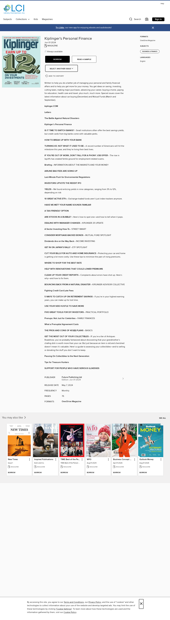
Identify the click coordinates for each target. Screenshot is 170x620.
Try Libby (60, 27)
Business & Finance (149, 51)
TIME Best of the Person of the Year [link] (71, 459)
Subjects (7, 19)
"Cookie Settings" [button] (64, 609)
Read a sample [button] (84, 59)
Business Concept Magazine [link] (123, 459)
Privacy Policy (94, 602)
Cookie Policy (70, 612)
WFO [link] (89, 459)
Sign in (158, 19)
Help (162, 4)
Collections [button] (22, 19)
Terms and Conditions (74, 602)
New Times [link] (13, 459)
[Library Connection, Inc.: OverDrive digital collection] (14, 9)
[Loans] (147, 19)
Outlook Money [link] (146, 459)
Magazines (47, 19)
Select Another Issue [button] (60, 69)
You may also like (13, 417)
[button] (135, 19)
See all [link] (162, 418)
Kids (36, 19)
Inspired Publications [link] (43, 459)
